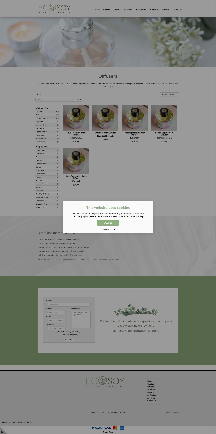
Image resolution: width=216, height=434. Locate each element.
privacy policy (136, 216)
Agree (109, 222)
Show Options (107, 229)
